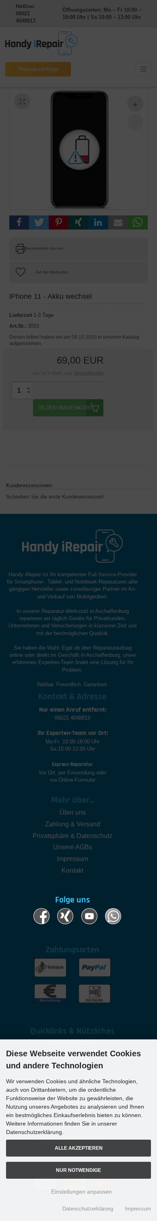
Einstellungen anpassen (81, 1191)
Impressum (138, 1209)
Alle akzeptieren (79, 1148)
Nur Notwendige (78, 1170)
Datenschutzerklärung (87, 1209)
